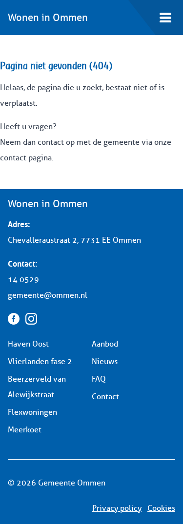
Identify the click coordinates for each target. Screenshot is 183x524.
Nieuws (105, 361)
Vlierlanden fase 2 (40, 361)
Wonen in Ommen (48, 17)
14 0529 (23, 279)
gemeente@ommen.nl (47, 295)
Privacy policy (117, 508)
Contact (105, 396)
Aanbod (105, 344)
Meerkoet (24, 429)
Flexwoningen (32, 412)
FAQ (99, 379)
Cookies (161, 508)
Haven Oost (28, 344)
